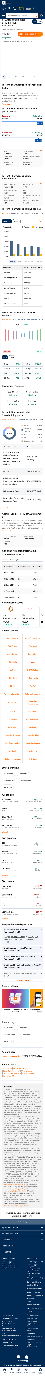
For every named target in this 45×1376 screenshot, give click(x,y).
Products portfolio (10, 1233)
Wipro (32, 662)
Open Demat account (11, 1071)
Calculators (7, 1239)
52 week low (25, 1034)
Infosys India (33, 678)
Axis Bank (12, 751)
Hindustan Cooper (33, 743)
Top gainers (8, 774)
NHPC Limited (32, 670)
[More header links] (33, 8)
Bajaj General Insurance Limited (34, 1325)
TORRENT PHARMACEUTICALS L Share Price (32, 1056)
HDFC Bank (12, 678)
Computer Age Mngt (33, 711)
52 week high (9, 1034)
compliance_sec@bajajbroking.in (15, 1184)
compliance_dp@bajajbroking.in (15, 1191)
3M (22, 77)
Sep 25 (33, 261)
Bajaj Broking (30, 1339)
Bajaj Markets (31, 1333)
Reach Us (6, 1252)
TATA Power (12, 646)
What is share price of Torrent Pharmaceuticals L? (16, 931)
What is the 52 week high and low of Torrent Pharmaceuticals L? (22, 966)
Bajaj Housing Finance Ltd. (34, 1336)
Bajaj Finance (12, 719)
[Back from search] (3, 15)
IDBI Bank (33, 759)
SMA (12, 357)
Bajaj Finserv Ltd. (32, 1318)
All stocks (8, 787)
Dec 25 (26, 261)
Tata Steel (33, 646)
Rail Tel (33, 686)
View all (5, 832)
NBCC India (12, 662)
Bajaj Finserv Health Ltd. (34, 1342)
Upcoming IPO (8, 1076)
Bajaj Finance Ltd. (32, 1321)
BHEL (12, 686)
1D (4, 77)
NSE (34, 21)
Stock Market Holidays (12, 1073)
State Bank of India (32, 638)
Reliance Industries (32, 694)
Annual (17, 221)
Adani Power (12, 654)
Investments (15, 1056)
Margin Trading (28, 1073)
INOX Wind (12, 727)
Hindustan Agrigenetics (33, 702)
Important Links (9, 1246)
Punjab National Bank (12, 694)
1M (16, 77)
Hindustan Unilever (12, 735)
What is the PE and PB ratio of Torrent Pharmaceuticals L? (19, 957)
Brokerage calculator (21, 1068)
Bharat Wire (12, 703)
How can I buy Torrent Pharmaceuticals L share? (21, 974)
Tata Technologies (33, 719)
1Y (35, 77)
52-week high (9, 780)
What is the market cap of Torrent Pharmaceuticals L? (18, 949)
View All (5, 508)
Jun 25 (39, 261)
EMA (5, 357)
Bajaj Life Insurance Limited (32, 1329)
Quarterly (6, 221)
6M (29, 77)
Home (4, 1056)
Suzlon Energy (12, 638)
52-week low (26, 780)
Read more (6, 104)
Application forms (10, 1227)
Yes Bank (12, 670)
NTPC (12, 711)
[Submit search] (35, 15)
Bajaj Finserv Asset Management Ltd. (32, 1345)
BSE (40, 21)
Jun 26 (12, 261)
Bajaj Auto (33, 727)
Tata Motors (32, 654)
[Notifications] (41, 15)
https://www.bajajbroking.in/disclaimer (17, 1206)
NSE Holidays (26, 1071)
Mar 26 (19, 261)
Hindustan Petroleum (12, 759)
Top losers (23, 774)
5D (10, 77)
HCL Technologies (12, 743)
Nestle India (32, 751)
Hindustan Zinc (33, 735)
